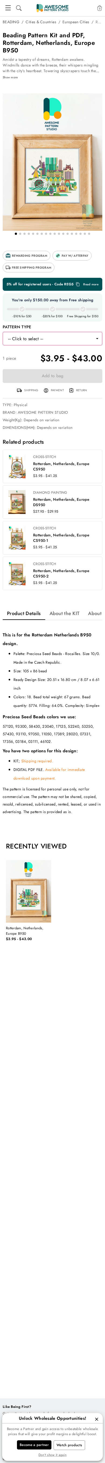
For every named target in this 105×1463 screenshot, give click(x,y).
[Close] (96, 1419)
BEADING (11, 22)
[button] (26, 255)
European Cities (75, 22)
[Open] (97, 338)
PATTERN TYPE (17, 327)
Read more (91, 284)
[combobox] (47, 338)
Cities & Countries (41, 22)
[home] (52, 8)
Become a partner (34, 1444)
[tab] (24, 613)
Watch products (69, 1445)
